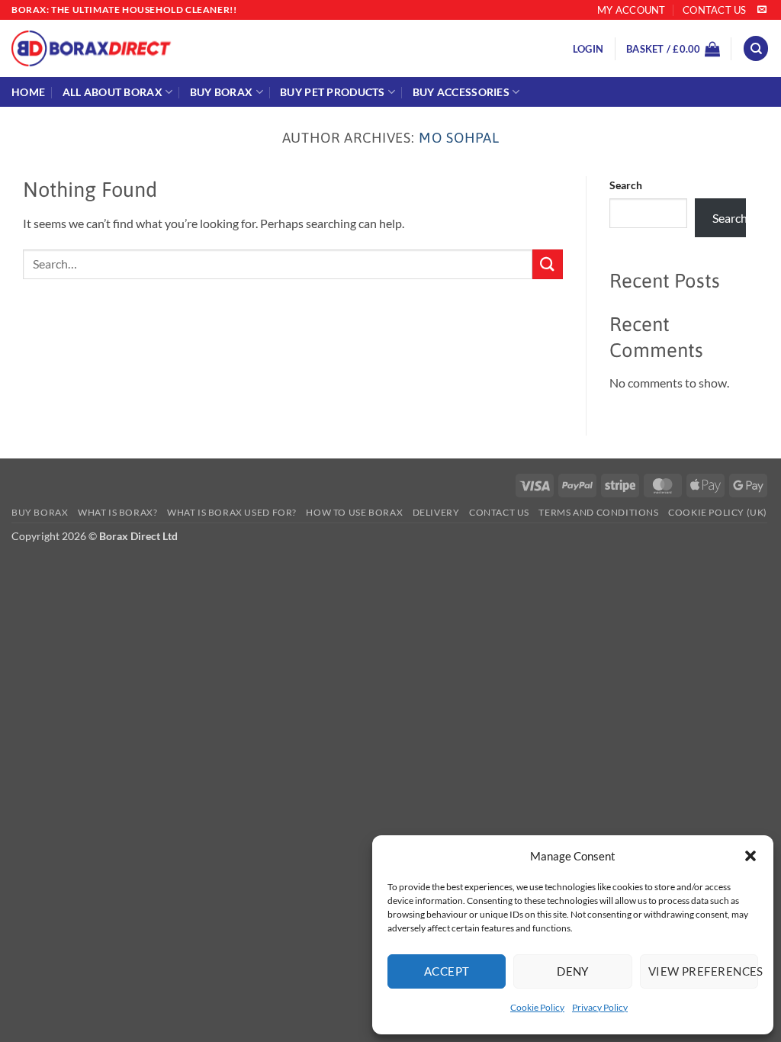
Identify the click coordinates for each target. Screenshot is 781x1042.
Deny (573, 971)
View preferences (703, 971)
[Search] (756, 48)
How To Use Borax (354, 512)
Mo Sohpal (459, 138)
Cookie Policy (537, 1007)
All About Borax (112, 91)
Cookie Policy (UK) (717, 512)
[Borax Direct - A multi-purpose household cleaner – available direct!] (230, 48)
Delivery (436, 512)
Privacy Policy (600, 1007)
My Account (631, 10)
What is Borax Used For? (232, 512)
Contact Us (715, 10)
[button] (750, 856)
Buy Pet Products (332, 91)
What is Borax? (118, 512)
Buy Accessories (461, 91)
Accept (447, 971)
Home (28, 91)
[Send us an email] (762, 10)
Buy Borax (221, 91)
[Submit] (547, 264)
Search (625, 184)
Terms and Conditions (598, 512)
